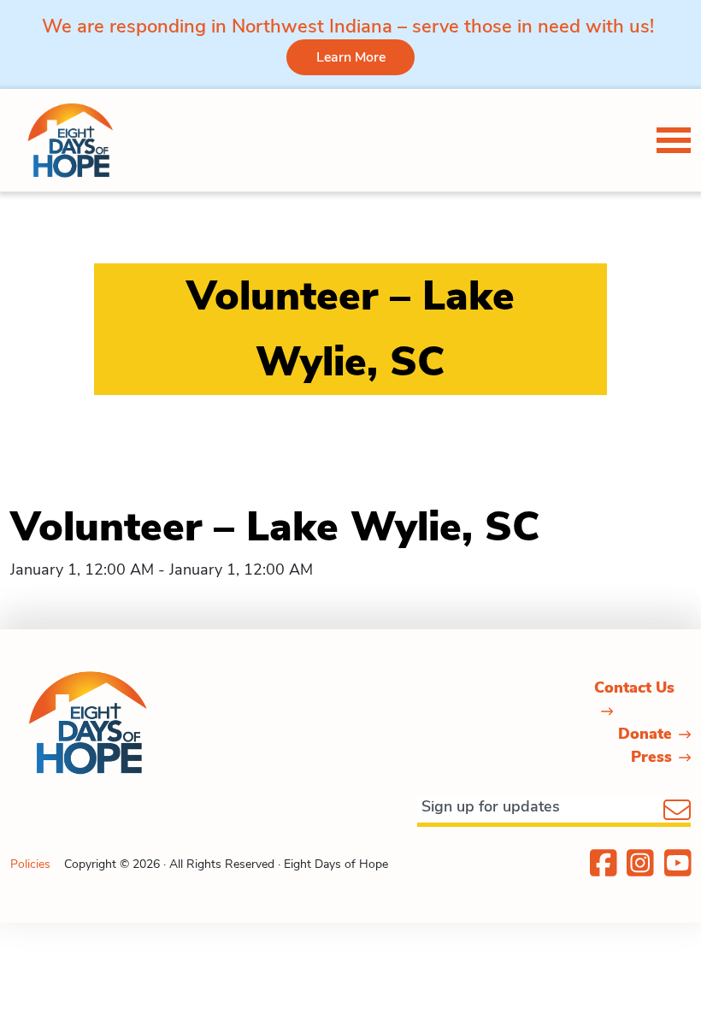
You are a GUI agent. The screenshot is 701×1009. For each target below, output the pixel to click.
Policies (30, 864)
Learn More (351, 57)
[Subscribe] (677, 811)
